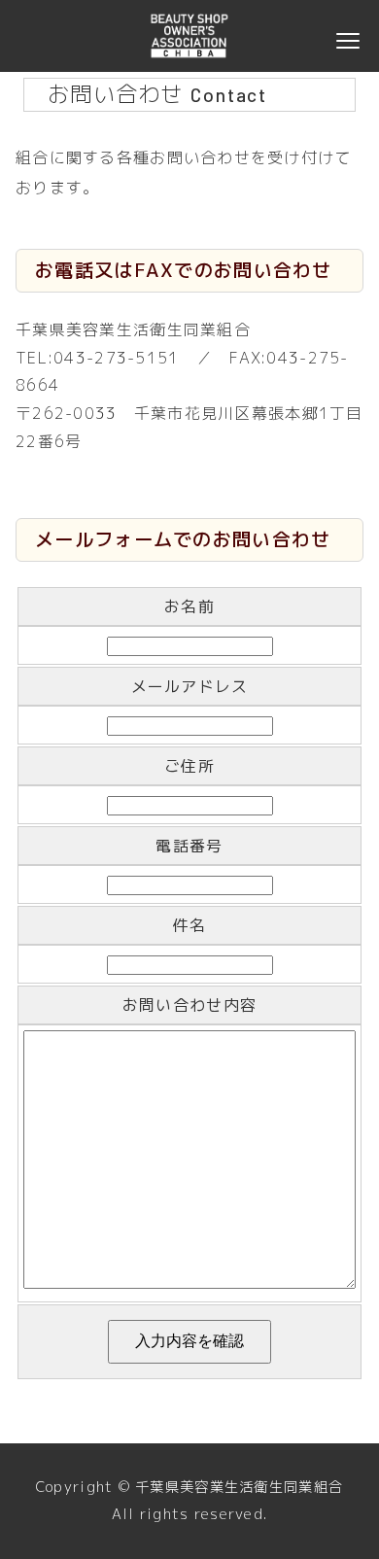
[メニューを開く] (347, 36)
